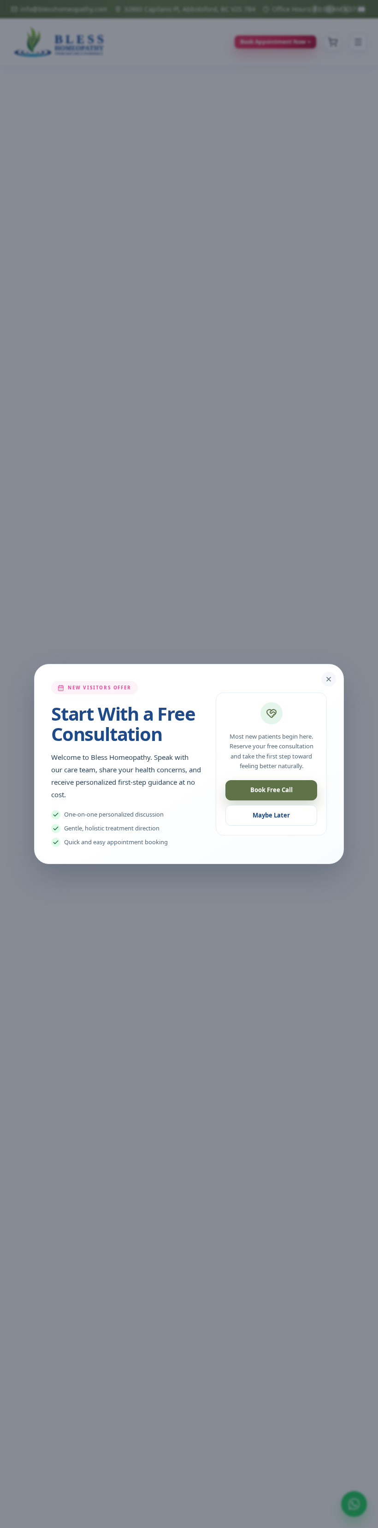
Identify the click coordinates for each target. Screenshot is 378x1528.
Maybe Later (271, 815)
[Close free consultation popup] (328, 679)
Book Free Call (271, 790)
